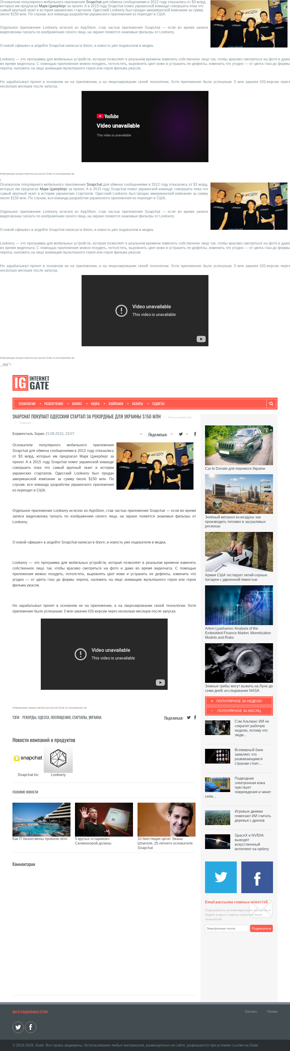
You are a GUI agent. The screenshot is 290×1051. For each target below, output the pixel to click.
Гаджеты (158, 403)
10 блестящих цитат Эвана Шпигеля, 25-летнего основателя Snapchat (165, 843)
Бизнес (77, 403)
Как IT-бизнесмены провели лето (39, 839)
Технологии (27, 403)
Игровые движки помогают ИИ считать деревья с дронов (253, 815)
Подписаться (261, 928)
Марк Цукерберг (52, 6)
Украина (95, 717)
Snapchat (94, 2)
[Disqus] (104, 924)
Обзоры (137, 403)
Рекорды (29, 717)
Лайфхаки (116, 403)
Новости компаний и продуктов (43, 739)
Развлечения (53, 403)
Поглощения (61, 717)
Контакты (251, 1011)
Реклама (272, 1011)
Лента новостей (179, 417)
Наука (95, 403)
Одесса (43, 717)
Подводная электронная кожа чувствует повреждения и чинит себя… (238, 787)
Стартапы (79, 717)
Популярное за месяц (239, 711)
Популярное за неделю (239, 701)
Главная (25, 423)
